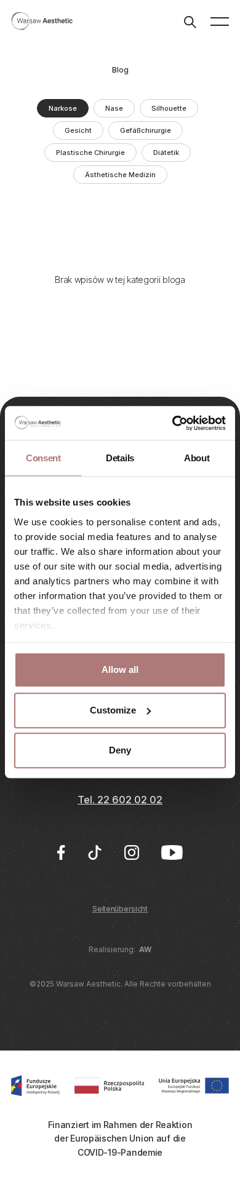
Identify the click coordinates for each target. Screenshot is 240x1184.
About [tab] (197, 458)
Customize (113, 710)
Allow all (120, 669)
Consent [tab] (43, 458)
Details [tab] (120, 458)
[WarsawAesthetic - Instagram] (131, 852)
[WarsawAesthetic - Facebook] (61, 852)
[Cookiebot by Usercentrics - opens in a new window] (172, 423)
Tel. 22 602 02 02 (120, 799)
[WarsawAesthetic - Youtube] (172, 852)
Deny (120, 750)
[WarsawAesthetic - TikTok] (94, 852)
